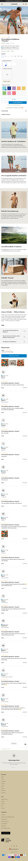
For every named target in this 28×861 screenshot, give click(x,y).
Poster (2, 777)
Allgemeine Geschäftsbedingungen (7, 817)
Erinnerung (3, 792)
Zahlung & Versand (5, 821)
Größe (3, 54)
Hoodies (2, 783)
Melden (2, 387)
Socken (2, 786)
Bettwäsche (3, 790)
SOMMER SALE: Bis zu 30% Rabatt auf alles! (14, 1)
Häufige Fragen (4, 799)
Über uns (3, 803)
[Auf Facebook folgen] (11, 845)
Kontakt (2, 801)
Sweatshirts (3, 781)
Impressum (3, 814)
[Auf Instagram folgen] (14, 845)
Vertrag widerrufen (6, 833)
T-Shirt (2, 779)
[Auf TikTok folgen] (16, 845)
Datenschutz (3, 826)
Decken (2, 788)
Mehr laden (14, 743)
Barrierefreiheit (4, 823)
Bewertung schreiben (14, 355)
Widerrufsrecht (4, 819)
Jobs (2, 806)
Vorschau (14, 99)
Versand (2, 808)
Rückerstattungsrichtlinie (5, 828)
